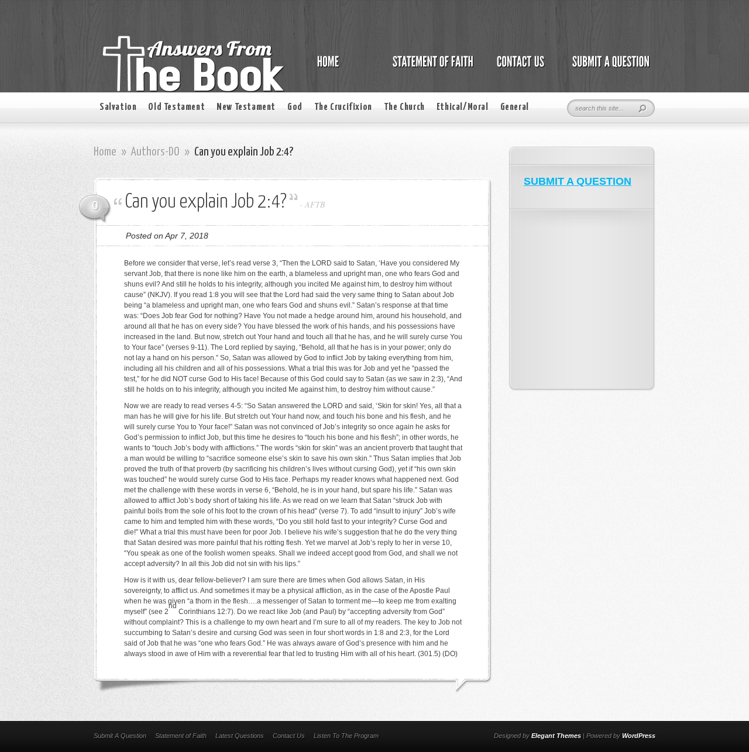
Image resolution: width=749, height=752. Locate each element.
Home (105, 152)
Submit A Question (120, 735)
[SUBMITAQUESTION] (607, 67)
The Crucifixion (343, 107)
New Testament (246, 107)
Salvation (117, 107)
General (514, 107)
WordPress (638, 735)
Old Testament (176, 107)
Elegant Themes (556, 735)
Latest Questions (239, 735)
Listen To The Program (346, 735)
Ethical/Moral (463, 107)
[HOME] (340, 67)
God (295, 107)
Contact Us (289, 735)
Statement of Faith (181, 735)
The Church (404, 107)
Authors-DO (155, 152)
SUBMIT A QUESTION (577, 181)
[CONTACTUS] (520, 67)
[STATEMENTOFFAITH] (429, 67)
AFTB (315, 204)
